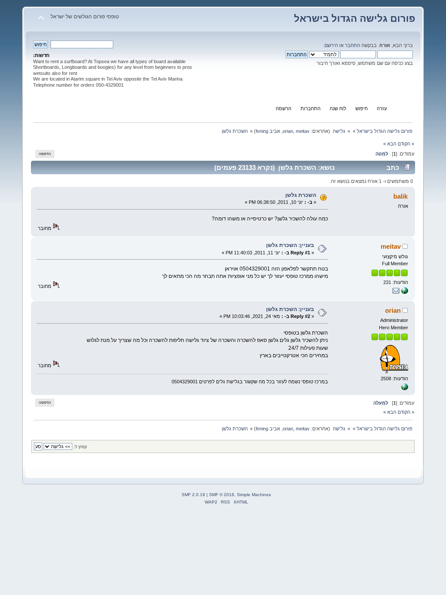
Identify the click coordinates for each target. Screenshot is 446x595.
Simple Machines (254, 494)
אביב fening (268, 131)
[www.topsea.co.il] (404, 292)
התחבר (352, 45)
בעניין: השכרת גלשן (290, 245)
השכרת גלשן (300, 195)
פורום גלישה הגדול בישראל (354, 18)
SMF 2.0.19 (193, 494)
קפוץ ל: (80, 446)
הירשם (331, 45)
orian (288, 131)
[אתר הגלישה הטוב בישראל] (404, 388)
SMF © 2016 (221, 494)
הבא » (389, 143)
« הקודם (406, 143)
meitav (303, 131)
